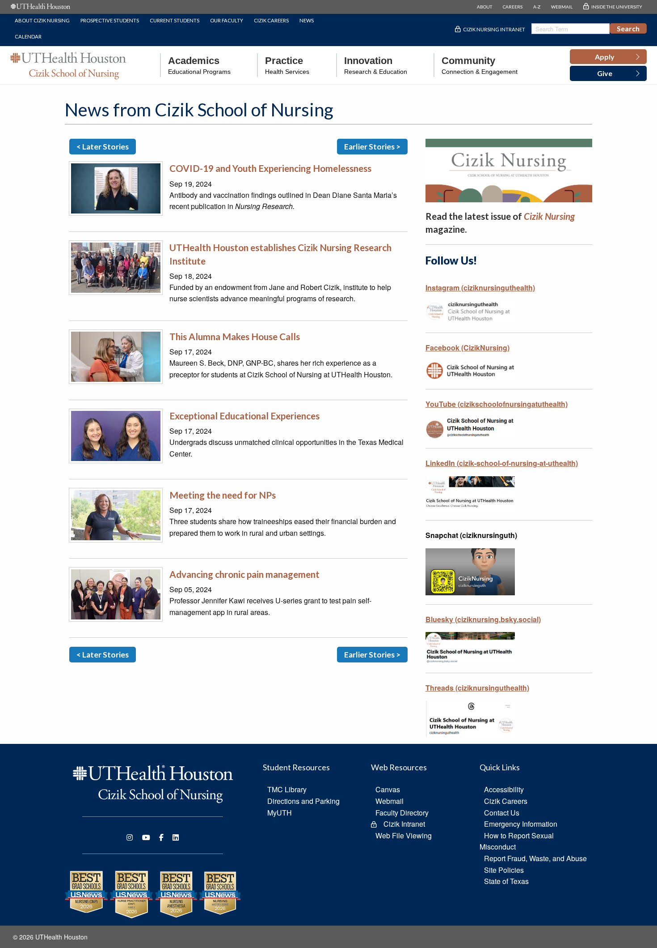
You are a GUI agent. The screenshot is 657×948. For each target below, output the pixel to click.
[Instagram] (129, 837)
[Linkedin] (176, 837)
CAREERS (512, 6)
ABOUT (484, 6)
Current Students (174, 20)
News (306, 20)
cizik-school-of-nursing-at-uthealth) (518, 463)
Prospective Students (109, 20)
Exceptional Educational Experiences (244, 415)
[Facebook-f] (161, 837)
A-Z (536, 6)
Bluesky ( (483, 619)
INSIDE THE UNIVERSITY (616, 6)
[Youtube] (146, 837)
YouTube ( (496, 404)
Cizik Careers (271, 20)
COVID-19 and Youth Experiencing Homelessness (270, 168)
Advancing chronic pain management (244, 574)
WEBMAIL (562, 6)
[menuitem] (195, 65)
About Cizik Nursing (42, 20)
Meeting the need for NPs (222, 494)
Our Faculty (226, 20)
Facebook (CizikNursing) (467, 347)
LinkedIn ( (442, 463)
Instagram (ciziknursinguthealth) (480, 287)
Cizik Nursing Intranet (494, 29)
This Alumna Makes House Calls (234, 336)
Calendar (28, 36)
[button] (608, 56)
